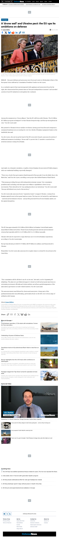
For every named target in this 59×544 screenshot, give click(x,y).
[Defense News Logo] (19, 1)
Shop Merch (20, 528)
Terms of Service (7, 522)
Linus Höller (6, 29)
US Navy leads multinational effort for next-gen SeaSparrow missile (22, 480)
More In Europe (6, 320)
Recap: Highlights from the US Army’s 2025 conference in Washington (18, 360)
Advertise (32, 521)
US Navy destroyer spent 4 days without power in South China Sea (22, 484)
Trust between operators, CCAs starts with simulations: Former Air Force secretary (19, 324)
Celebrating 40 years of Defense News (12, 335)
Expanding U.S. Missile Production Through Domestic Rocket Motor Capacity (21, 419)
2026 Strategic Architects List (33, 4)
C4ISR (50, 1)
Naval (37, 1)
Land (33, 1)
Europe (4, 20)
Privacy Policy (6, 521)
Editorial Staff (33, 526)
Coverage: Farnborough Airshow (16, 4)
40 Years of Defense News (48, 4)
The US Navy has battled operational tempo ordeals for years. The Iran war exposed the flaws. (30, 471)
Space (41, 1)
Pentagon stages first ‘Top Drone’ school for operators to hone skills (19, 372)
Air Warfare (28, 1)
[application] (29, 402)
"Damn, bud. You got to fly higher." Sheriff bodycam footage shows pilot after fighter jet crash (31, 438)
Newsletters (20, 522)
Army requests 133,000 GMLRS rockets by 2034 (21, 430)
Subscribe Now (20, 521)
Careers (46, 522)
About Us (46, 521)
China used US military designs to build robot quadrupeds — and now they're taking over (30, 422)
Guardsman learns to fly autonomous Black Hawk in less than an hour (20, 348)
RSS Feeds (19, 526)
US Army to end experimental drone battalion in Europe (19, 488)
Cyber (45, 1)
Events (18, 524)
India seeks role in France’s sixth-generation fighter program (20, 476)
